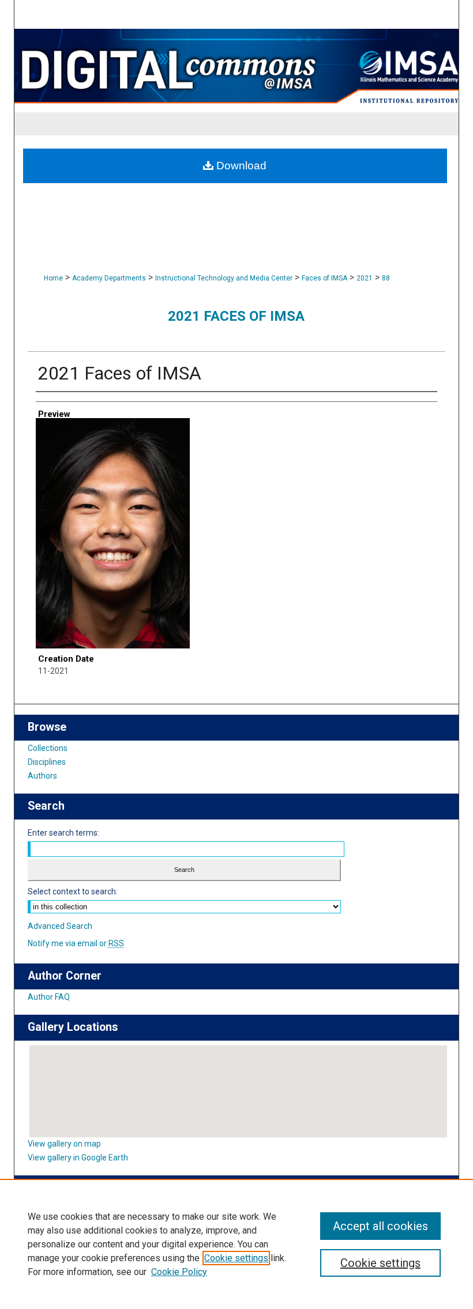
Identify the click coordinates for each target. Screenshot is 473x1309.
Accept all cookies (380, 1226)
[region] (236, 1244)
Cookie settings (236, 1258)
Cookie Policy (179, 1271)
